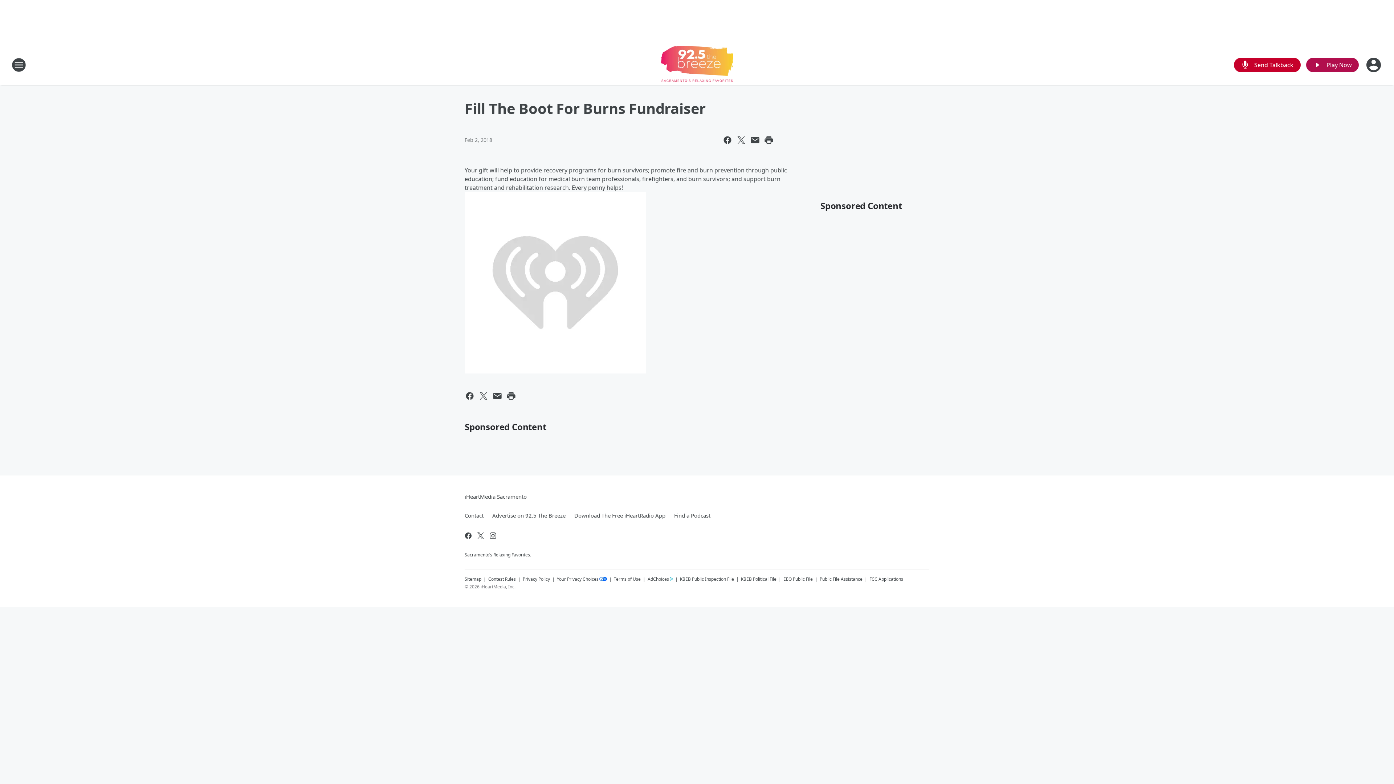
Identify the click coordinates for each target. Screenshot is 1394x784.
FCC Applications (886, 579)
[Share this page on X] (741, 140)
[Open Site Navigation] (19, 65)
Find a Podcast (692, 515)
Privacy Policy (536, 579)
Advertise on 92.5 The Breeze (529, 515)
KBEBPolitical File (759, 579)
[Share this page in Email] (755, 140)
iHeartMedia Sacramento (496, 496)
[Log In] (1374, 65)
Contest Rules (502, 579)
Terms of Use (627, 579)
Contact (474, 515)
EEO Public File (798, 579)
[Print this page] (769, 140)
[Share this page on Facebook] (727, 140)
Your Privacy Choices (578, 579)
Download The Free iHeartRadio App (619, 515)
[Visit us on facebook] (468, 535)
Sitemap (473, 579)
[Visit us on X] (480, 535)
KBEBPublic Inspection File (707, 579)
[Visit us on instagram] (493, 535)
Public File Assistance (841, 579)
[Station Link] (697, 65)
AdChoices (658, 579)
